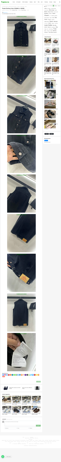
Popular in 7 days (31, 443)
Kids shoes (54, 440)
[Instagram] (5, 375)
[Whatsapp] (14, 375)
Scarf (25, 441)
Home (14, 2)
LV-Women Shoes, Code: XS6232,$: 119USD (51, 106)
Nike (57, 27)
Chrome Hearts (46, 17)
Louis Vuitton (48, 25)
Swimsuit (30, 441)
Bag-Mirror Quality (4, 440)
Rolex (45, 30)
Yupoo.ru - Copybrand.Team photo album (11, 6)
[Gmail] (23, 375)
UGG (51, 30)
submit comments (38, 426)
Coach (51, 17)
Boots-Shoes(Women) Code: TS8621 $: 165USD (55, 73)
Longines (53, 23)
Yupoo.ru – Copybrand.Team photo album (31, 445)
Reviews (46, 2)
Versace (46, 32)
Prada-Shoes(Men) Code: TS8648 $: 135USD (26, 414)
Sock (27, 441)
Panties (6, 441)
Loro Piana (56, 23)
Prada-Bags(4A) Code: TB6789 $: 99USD (6, 404)
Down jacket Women (23, 440)
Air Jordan (49, 8)
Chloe (50, 15)
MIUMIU (45, 27)
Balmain (56, 10)
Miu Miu (54, 25)
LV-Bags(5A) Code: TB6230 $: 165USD (55, 54)
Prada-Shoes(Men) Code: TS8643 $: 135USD (16, 404)
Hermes (56, 21)
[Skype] (31, 375)
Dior (56, 17)
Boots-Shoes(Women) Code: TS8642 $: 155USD (55, 64)
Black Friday (19, 443)
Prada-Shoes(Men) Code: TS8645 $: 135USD (36, 404)
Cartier (50, 13)
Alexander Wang (46, 10)
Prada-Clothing (22, 6)
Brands (31, 2)
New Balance (53, 27)
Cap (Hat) (10, 440)
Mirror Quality (25, 2)
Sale (35, 2)
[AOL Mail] (27, 375)
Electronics (27, 440)
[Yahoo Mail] (25, 375)
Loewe (49, 23)
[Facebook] (3, 375)
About (55, 2)
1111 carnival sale (14, 443)
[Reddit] (10, 375)
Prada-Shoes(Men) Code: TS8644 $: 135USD (26, 404)
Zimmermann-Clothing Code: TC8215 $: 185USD (47, 64)
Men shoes (57, 440)
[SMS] (29, 375)
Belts (7, 440)
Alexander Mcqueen (53, 8)
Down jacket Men (17, 440)
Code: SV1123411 (51, 116)
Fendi (45, 19)
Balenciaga (51, 10)
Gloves (33, 440)
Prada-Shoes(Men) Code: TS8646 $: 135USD (6, 414)
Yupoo (47, 133)
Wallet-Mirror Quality (43, 441)
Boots (45, 11)
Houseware (40, 440)
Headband (36, 440)
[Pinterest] (9, 375)
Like (41, 2)
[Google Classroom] (35, 375)
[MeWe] (12, 375)
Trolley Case (35, 441)
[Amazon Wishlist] (36, 375)
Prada (3, 376)
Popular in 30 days (36, 443)
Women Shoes (54, 441)
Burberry (46, 13)
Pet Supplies (18, 441)
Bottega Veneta (50, 11)
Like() (38, 381)
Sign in (59, 5)
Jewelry (43, 440)
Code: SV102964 (51, 126)
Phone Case (22, 441)
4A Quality (18, 2)
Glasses (31, 440)
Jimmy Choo (45, 23)
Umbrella (38, 441)
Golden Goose (46, 21)
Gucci (51, 21)
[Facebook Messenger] (33, 375)
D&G (53, 17)
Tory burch (48, 30)
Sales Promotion (24, 443)
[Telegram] (18, 375)
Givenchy (53, 19)
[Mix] (22, 375)
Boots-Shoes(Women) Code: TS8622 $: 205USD (47, 73)
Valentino (54, 30)
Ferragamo (49, 19)
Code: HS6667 (51, 96)
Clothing (18, 6)
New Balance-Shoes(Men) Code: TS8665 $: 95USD (47, 54)
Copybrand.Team (14, 10)
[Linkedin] (20, 375)
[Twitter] (7, 375)
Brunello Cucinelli (56, 11)
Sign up (56, 5)
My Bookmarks (42, 443)
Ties (32, 441)
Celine (53, 13)
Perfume (15, 441)
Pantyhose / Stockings (10, 441)
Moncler (49, 27)
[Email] (16, 375)
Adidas (45, 8)
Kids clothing (50, 440)
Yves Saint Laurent (52, 32)
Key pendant (46, 440)
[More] (38, 375)
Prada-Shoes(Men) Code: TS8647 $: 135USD (16, 414)
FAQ (38, 2)
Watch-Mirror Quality (49, 441)
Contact (50, 2)
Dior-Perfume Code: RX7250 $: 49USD (50, 87)
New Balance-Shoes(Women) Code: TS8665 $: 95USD (55, 45)
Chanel (46, 15)
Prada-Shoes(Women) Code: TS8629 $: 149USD (36, 414)
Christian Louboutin (54, 15)
